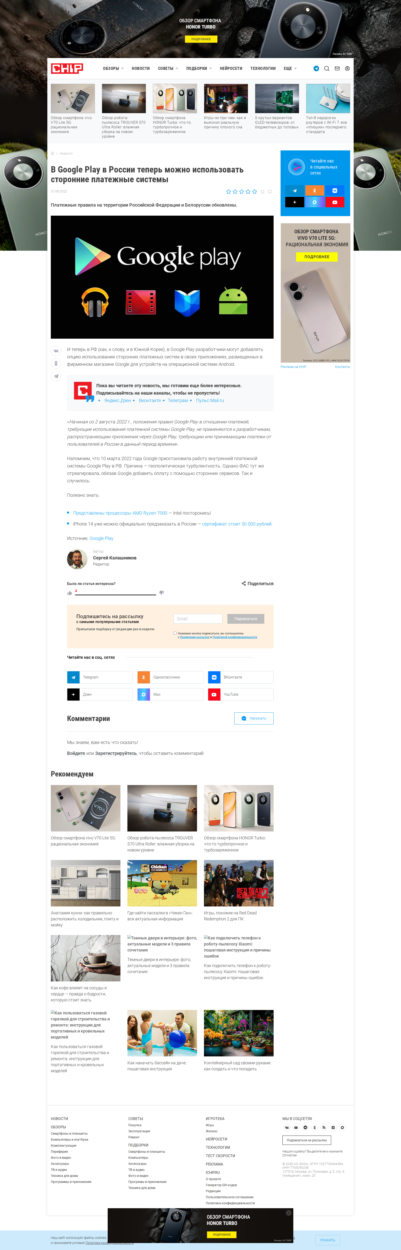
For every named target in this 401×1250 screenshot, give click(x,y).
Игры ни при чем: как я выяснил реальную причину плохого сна (225, 122)
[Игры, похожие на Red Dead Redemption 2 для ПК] (239, 883)
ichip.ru (213, 1172)
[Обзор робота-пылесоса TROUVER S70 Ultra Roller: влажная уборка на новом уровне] (162, 808)
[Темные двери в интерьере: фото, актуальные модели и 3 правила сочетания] (162, 944)
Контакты (342, 367)
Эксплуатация (139, 1131)
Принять (327, 1240)
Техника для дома (64, 1176)
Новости (141, 68)
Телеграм (178, 400)
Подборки (196, 68)
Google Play (101, 538)
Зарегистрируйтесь (116, 753)
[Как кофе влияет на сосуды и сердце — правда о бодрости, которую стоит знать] (85, 958)
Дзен (87, 694)
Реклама (214, 1164)
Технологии (263, 68)
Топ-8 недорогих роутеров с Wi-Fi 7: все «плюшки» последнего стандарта (326, 125)
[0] (161, 592)
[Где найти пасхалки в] (162, 883)
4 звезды (248, 191)
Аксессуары (60, 1164)
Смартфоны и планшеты (69, 1133)
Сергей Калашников (114, 558)
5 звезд (254, 191)
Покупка (135, 1125)
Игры (210, 1125)
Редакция (213, 1191)
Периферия (59, 1151)
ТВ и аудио (59, 1170)
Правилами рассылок (195, 637)
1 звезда (229, 191)
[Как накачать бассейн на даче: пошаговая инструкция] (162, 1033)
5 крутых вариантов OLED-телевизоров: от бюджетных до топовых (277, 122)
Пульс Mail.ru (210, 400)
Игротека (215, 1119)
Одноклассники (166, 677)
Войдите (76, 753)
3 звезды (241, 191)
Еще (288, 68)
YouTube (231, 694)
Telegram (90, 677)
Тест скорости (220, 1156)
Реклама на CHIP (293, 367)
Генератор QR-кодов (221, 1185)
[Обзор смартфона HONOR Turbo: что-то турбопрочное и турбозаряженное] (239, 808)
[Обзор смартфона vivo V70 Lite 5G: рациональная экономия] (85, 808)
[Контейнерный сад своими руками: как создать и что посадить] (239, 1033)
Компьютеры (138, 1157)
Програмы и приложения (147, 1182)
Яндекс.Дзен (117, 400)
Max (157, 694)
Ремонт (134, 1137)
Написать (258, 718)
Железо (211, 1131)
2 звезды (235, 191)
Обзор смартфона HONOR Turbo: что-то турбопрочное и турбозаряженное (172, 125)
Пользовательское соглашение (229, 1197)
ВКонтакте (233, 677)
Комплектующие (63, 1145)
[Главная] (52, 153)
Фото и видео (61, 1157)
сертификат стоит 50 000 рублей (237, 524)
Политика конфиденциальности (230, 1203)
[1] (69, 592)
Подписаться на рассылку (307, 1140)
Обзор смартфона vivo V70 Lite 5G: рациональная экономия (71, 125)
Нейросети (231, 68)
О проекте (213, 1179)
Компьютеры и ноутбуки (69, 1139)
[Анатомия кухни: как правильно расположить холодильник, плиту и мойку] (85, 883)
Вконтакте (150, 400)
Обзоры (111, 68)
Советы (166, 68)
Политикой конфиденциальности (235, 637)
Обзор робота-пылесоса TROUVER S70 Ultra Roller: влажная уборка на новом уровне (124, 127)
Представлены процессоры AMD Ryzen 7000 (120, 513)
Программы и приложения (71, 1182)
